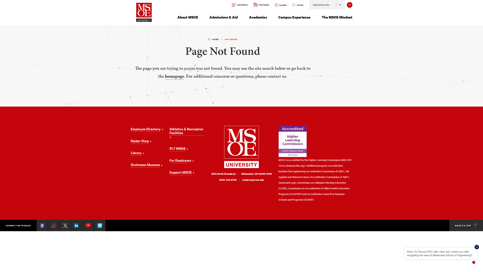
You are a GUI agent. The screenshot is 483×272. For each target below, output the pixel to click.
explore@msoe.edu (253, 180)
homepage (174, 76)
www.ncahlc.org (295, 165)
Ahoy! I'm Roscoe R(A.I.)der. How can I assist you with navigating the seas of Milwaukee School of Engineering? (439, 253)
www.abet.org (287, 182)
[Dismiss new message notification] (476, 247)
